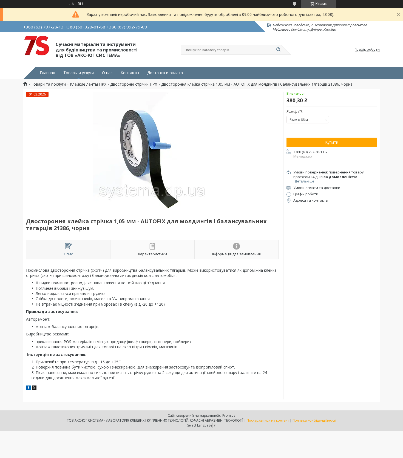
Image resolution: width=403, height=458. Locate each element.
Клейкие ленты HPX (88, 84)
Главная (47, 73)
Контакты (130, 73)
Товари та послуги (48, 84)
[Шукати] (278, 50)
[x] (34, 388)
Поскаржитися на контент (268, 420)
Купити (331, 142)
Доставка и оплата (165, 73)
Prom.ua (228, 415)
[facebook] (28, 388)
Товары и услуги (78, 73)
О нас (107, 73)
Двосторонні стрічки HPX (133, 84)
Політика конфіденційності (314, 420)
